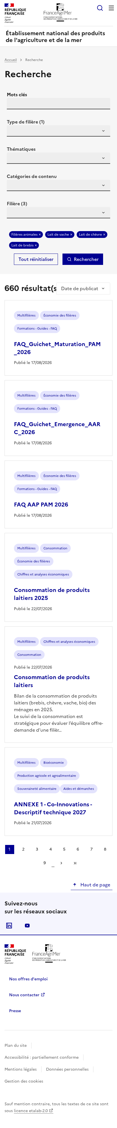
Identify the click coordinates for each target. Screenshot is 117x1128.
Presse (15, 1011)
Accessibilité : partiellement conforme (42, 1057)
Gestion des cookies (24, 1081)
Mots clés (17, 94)
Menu (111, 8)
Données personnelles (67, 1069)
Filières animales (24, 234)
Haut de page (94, 884)
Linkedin (9, 925)
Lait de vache (58, 234)
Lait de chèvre (90, 234)
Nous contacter (24, 995)
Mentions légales (21, 1069)
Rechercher (86, 259)
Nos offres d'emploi (28, 979)
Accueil (11, 59)
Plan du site (16, 1046)
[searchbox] (14, 131)
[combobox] (58, 131)
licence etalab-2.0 (31, 1111)
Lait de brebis (22, 245)
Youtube (27, 925)
